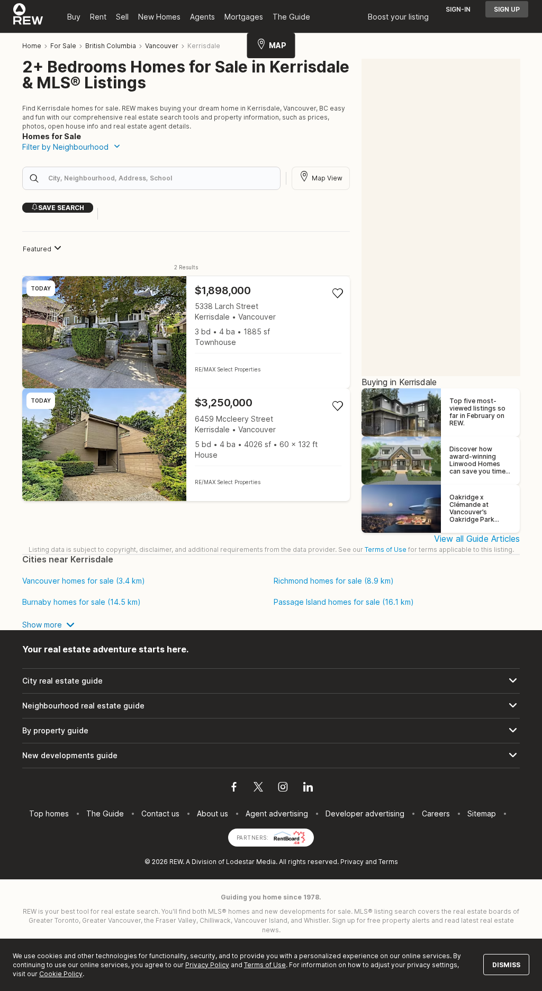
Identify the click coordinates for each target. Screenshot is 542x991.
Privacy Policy (207, 965)
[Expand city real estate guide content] (271, 681)
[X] (258, 788)
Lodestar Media (251, 862)
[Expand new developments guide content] (271, 755)
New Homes (159, 16)
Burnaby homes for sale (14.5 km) (81, 602)
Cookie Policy (61, 974)
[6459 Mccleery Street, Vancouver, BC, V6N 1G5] (186, 444)
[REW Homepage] (28, 16)
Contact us (160, 813)
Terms (388, 862)
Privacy (352, 862)
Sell (122, 16)
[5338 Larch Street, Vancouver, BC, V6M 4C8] (186, 332)
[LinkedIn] (308, 788)
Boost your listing (398, 16)
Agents (202, 16)
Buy (73, 16)
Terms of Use (385, 549)
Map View (327, 178)
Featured (37, 249)
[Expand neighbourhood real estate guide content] (271, 706)
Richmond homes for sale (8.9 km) (334, 581)
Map (277, 45)
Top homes (49, 813)
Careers (436, 813)
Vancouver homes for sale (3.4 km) (83, 581)
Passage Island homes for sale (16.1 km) (344, 602)
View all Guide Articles (477, 538)
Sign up (507, 9)
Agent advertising (277, 813)
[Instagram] (283, 788)
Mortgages (243, 16)
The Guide (291, 16)
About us (212, 813)
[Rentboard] (289, 836)
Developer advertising (365, 813)
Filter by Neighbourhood (65, 146)
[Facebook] (234, 788)
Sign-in (458, 9)
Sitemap (481, 813)
